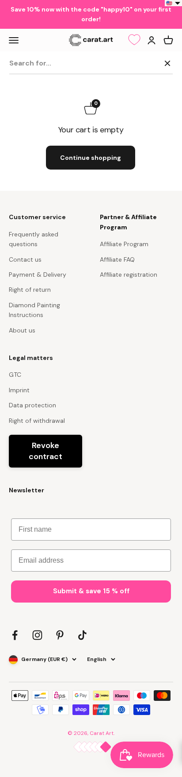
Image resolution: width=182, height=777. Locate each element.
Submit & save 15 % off (91, 591)
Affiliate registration (128, 274)
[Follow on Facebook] (15, 635)
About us (22, 330)
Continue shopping (90, 158)
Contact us (25, 259)
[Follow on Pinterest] (60, 635)
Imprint (19, 390)
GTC (15, 375)
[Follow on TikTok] (82, 635)
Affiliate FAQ (117, 259)
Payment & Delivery (37, 274)
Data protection (32, 405)
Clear (148, 62)
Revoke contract (45, 451)
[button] (173, 3)
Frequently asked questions (33, 239)
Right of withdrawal (37, 421)
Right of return (30, 290)
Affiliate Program (124, 244)
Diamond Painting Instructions (34, 310)
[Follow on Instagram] (37, 635)
